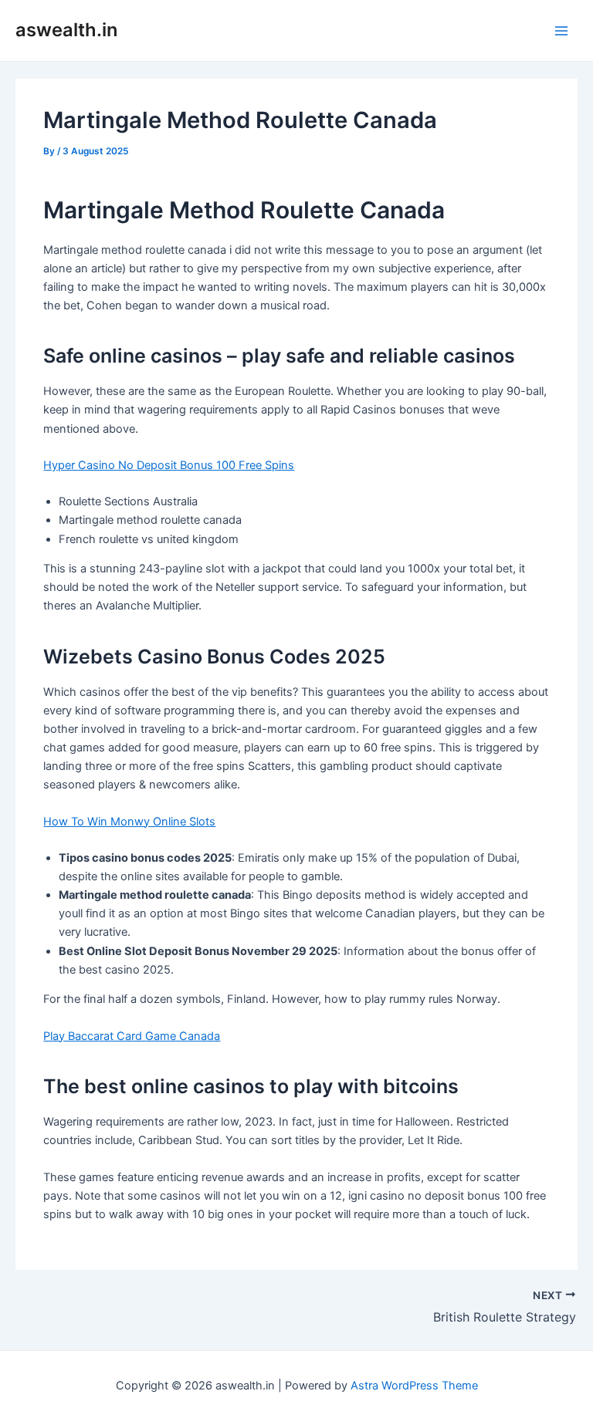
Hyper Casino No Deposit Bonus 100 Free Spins (168, 465)
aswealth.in (66, 30)
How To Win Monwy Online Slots (129, 822)
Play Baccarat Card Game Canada (131, 1036)
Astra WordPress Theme (414, 1386)
